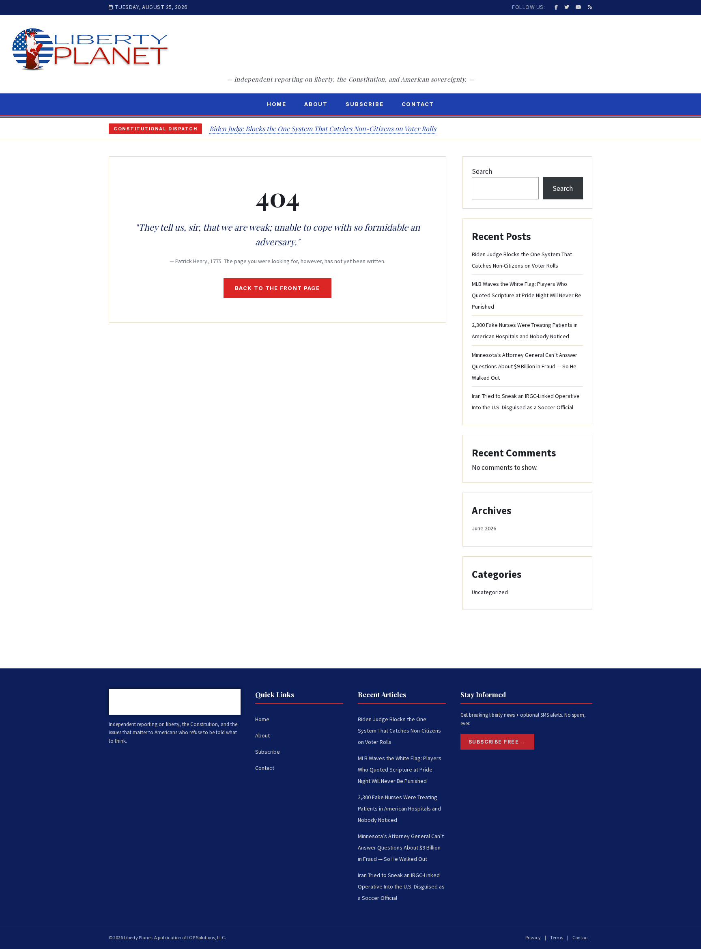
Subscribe (364, 104)
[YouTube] (578, 7)
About (316, 104)
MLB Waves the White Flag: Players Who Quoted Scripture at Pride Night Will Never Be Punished (526, 295)
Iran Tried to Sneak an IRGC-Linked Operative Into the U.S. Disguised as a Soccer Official (401, 886)
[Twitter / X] (566, 7)
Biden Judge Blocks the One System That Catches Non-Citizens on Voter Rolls (322, 128)
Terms (556, 937)
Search (482, 171)
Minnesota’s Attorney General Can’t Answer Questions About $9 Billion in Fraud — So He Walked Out (524, 366)
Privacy (533, 937)
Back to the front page (277, 288)
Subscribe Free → (497, 742)
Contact (418, 104)
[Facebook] (556, 7)
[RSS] (590, 7)
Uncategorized (490, 592)
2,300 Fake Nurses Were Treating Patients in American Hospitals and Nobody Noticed (399, 808)
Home (276, 104)
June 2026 (484, 528)
